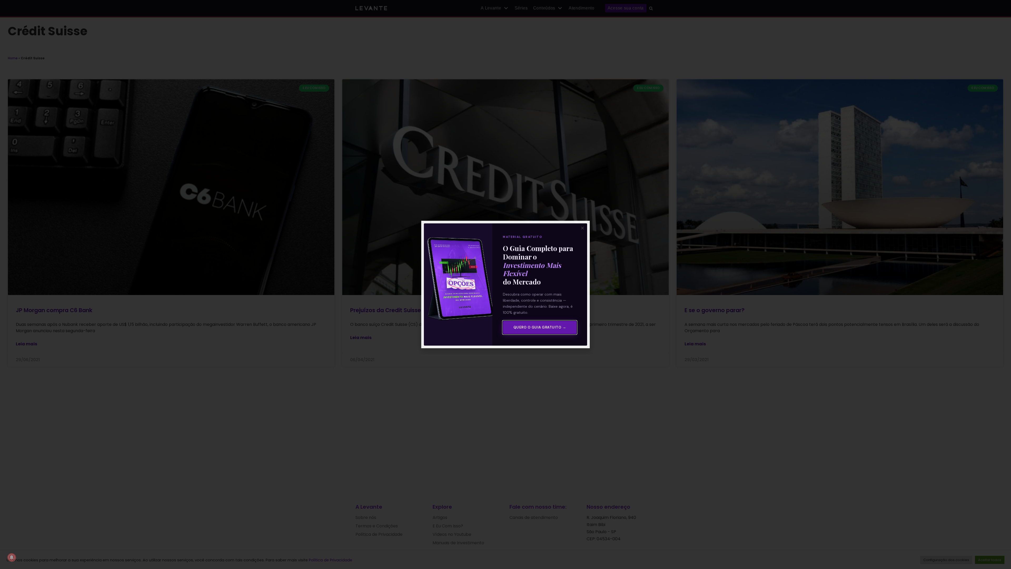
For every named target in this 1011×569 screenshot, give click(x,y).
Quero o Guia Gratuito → (539, 327)
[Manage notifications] (11, 557)
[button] (582, 228)
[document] (505, 284)
